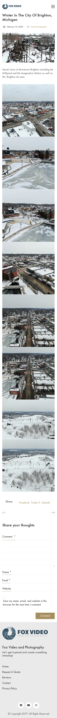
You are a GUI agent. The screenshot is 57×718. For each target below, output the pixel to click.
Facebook (24, 502)
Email (6, 580)
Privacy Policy (9, 688)
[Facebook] (21, 705)
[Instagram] (36, 705)
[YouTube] (29, 705)
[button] (53, 6)
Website (6, 588)
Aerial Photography (39, 26)
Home (5, 666)
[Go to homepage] (11, 6)
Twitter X (35, 502)
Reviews (6, 677)
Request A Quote (11, 672)
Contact (6, 683)
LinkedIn (45, 502)
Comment (8, 536)
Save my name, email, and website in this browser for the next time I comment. (25, 602)
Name (6, 572)
